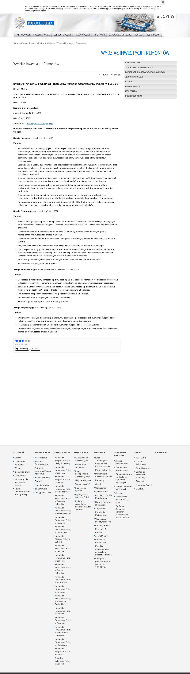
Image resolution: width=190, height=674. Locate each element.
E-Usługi (140, 490)
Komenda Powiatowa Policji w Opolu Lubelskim (63, 569)
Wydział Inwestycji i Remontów (71, 43)
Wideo (17, 469)
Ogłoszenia (100, 489)
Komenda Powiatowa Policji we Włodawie (63, 643)
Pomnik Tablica (133, 86)
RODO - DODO (161, 453)
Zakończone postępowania (122, 470)
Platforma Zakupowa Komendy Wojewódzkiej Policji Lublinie (122, 513)
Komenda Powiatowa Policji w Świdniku (63, 621)
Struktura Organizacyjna (139, 67)
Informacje (99, 453)
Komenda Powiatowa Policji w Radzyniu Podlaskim (63, 601)
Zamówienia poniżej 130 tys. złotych (122, 500)
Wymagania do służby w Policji (82, 496)
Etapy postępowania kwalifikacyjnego (82, 475)
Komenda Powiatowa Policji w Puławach (63, 590)
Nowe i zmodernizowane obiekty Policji (23, 493)
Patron (129, 82)
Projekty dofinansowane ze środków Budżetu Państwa (103, 551)
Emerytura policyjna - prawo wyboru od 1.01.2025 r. (103, 563)
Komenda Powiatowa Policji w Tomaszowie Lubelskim (63, 632)
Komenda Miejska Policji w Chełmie (62, 480)
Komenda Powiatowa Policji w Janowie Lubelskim (63, 500)
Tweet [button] (36, 349)
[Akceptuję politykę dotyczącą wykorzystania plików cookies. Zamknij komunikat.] (163, 2)
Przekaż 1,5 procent (100, 531)
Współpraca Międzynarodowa (103, 521)
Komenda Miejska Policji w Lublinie (62, 540)
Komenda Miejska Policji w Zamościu (62, 653)
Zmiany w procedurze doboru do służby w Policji (83, 506)
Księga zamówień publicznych (123, 488)
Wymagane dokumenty (80, 466)
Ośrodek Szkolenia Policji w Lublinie (62, 662)
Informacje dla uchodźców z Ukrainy (21, 483)
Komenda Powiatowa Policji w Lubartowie (63, 531)
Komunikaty (20, 476)
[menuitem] (23, 34)
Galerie (18, 459)
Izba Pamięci (131, 91)
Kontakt (138, 453)
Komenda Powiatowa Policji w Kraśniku (63, 521)
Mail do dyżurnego (141, 463)
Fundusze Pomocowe (100, 542)
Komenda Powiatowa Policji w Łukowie (63, 559)
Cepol (98, 485)
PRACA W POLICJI (81, 453)
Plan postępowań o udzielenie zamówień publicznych (123, 479)
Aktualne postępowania (122, 463)
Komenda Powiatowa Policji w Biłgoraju (63, 471)
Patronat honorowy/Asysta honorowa (145, 72)
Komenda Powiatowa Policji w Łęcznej (63, 549)
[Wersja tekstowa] (168, 17)
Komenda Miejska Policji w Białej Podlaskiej (62, 462)
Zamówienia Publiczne (120, 455)
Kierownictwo (132, 63)
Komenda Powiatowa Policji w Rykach (63, 612)
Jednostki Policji (134, 77)
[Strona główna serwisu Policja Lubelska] (158, 17)
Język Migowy (101, 537)
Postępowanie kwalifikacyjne (81, 460)
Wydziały (51, 43)
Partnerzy (99, 481)
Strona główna (20, 43)
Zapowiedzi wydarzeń (20, 463)
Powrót (105, 75)
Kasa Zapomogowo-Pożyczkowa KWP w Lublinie (102, 463)
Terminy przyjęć (82, 485)
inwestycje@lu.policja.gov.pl (40, 123)
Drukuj (117, 75)
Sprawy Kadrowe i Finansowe (103, 504)
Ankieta (118, 494)
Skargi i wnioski (143, 469)
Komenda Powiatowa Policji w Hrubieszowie (63, 490)
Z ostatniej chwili (22, 473)
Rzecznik (140, 482)
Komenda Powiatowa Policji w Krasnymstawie (63, 512)
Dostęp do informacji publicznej (140, 476)
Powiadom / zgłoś (144, 486)
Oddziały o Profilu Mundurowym (103, 497)
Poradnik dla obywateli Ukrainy (103, 476)
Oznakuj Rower (102, 526)
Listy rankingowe (83, 481)
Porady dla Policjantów (100, 514)
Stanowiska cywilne (80, 490)
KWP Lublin (141, 459)
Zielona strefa (101, 492)
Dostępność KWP (133, 96)
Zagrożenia (100, 509)
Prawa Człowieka (103, 471)
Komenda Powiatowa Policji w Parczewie (63, 581)
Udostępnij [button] (23, 349)
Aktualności (19, 453)
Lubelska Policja (36, 43)
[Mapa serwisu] (163, 17)
